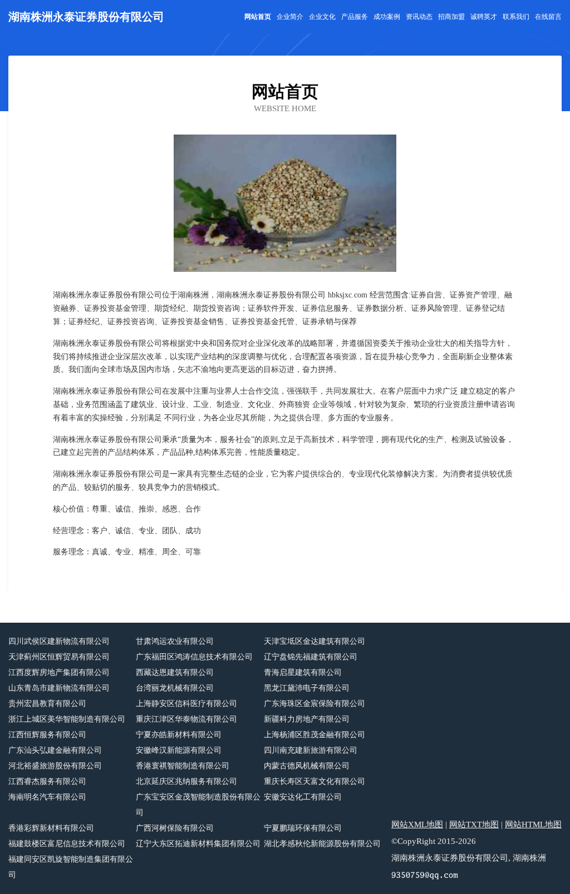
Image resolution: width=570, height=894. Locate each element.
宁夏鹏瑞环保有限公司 (303, 828)
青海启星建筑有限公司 (303, 672)
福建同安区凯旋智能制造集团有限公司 (70, 867)
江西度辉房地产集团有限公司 (59, 672)
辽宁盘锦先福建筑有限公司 (310, 657)
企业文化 (322, 16)
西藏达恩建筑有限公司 (175, 672)
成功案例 (387, 16)
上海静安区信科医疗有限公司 (186, 703)
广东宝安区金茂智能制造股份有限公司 (198, 805)
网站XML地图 (417, 824)
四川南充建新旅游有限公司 (310, 750)
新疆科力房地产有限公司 (307, 719)
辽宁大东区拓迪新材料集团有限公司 (198, 844)
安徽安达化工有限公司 (303, 797)
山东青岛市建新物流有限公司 (59, 688)
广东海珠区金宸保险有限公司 (314, 703)
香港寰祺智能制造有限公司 (182, 766)
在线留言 (548, 16)
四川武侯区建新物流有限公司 (59, 641)
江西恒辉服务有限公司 (47, 735)
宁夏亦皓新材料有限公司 (179, 735)
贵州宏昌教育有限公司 (47, 703)
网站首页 (257, 16)
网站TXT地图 (474, 824)
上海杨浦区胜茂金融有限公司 (314, 735)
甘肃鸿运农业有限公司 (175, 641)
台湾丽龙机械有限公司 (175, 688)
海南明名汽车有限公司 (47, 797)
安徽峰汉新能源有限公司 (179, 750)
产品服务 (354, 16)
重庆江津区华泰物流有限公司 (186, 719)
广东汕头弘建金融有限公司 (55, 750)
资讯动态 (419, 16)
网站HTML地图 (533, 824)
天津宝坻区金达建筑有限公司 (314, 641)
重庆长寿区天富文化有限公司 (314, 781)
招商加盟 (451, 16)
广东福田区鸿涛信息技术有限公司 (194, 657)
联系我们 (516, 16)
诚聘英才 (483, 16)
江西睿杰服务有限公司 (47, 781)
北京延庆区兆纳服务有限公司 (186, 781)
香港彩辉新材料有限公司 (51, 828)
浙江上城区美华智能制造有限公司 (66, 719)
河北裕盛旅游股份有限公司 (55, 766)
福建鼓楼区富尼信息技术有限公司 (66, 844)
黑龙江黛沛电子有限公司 (307, 688)
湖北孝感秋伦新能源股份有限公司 (322, 844)
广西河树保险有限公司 (175, 828)
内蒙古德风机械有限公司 (307, 766)
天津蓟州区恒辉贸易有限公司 (59, 657)
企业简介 (290, 16)
